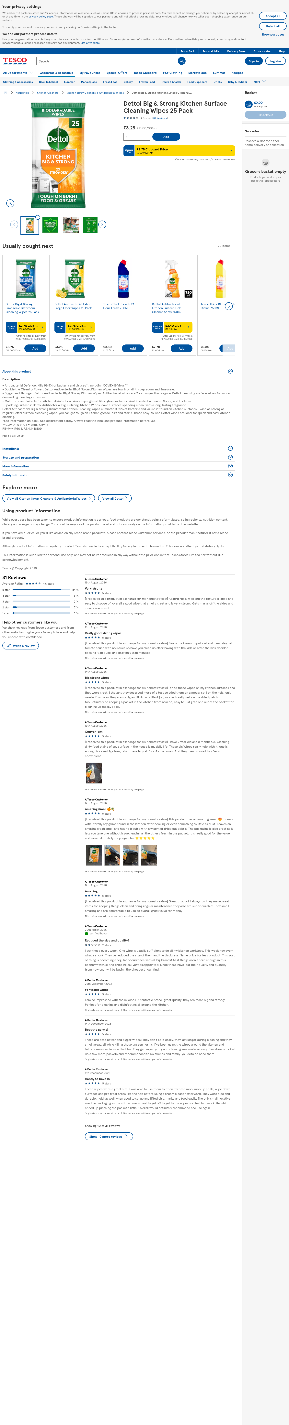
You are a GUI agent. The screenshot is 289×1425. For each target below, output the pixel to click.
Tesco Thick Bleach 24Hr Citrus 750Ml (218, 306)
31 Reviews (160, 118)
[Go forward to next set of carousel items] (229, 306)
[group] (26, 306)
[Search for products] (182, 61)
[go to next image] (102, 224)
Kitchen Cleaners (48, 92)
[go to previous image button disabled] (14, 224)
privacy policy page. (41, 16)
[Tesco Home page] (15, 61)
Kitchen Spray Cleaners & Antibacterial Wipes (95, 92)
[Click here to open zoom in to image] (10, 203)
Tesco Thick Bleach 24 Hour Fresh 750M (118, 306)
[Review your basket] (249, 104)
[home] (5, 92)
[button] (188, 51)
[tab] (29, 225)
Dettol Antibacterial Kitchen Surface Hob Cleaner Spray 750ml (166, 308)
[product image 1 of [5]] (58, 155)
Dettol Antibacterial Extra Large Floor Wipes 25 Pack (73, 306)
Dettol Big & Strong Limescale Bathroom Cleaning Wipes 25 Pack (22, 308)
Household (22, 92)
